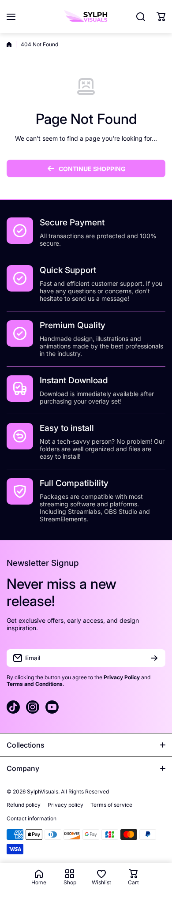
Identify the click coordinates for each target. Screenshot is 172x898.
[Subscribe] (154, 658)
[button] (161, 16)
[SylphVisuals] (86, 16)
